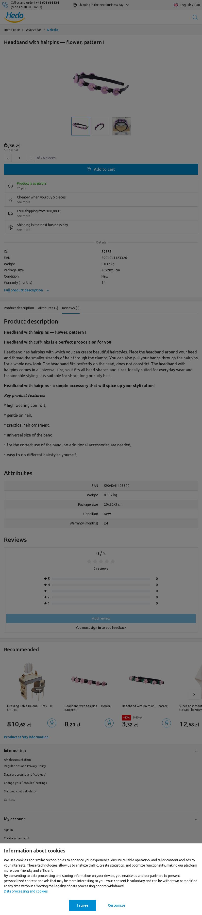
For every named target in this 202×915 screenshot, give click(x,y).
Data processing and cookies (26, 891)
